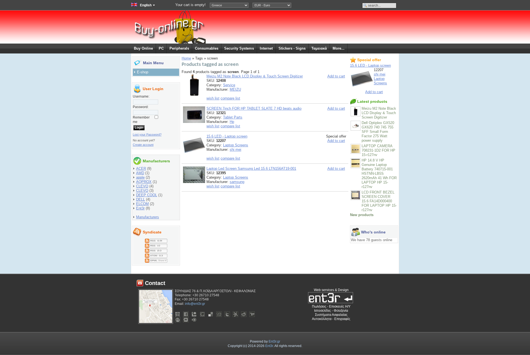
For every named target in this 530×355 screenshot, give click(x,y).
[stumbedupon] (177, 319)
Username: (141, 96)
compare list (230, 98)
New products (361, 215)
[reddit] (244, 314)
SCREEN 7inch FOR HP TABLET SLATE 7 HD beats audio (253, 108)
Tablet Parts (232, 117)
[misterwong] (177, 314)
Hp (232, 122)
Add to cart (336, 76)
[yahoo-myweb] (252, 314)
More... (338, 48)
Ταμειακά (319, 48)
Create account (143, 144)
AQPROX (144, 182)
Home (186, 58)
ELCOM (142, 204)
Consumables (206, 48)
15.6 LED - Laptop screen (226, 136)
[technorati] (194, 314)
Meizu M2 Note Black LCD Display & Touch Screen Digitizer (254, 76)
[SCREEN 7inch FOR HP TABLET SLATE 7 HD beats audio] (194, 122)
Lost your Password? (147, 134)
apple (140, 177)
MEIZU (235, 89)
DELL (140, 199)
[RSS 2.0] (156, 250)
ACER (141, 168)
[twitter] (227, 314)
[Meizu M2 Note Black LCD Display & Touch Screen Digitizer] (194, 95)
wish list (212, 98)
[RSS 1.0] (156, 245)
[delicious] (210, 314)
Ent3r (140, 208)
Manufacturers (147, 217)
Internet (266, 48)
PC (161, 48)
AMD (140, 173)
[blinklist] (194, 319)
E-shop (142, 72)
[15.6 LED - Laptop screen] (194, 155)
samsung (237, 182)
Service (229, 85)
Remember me (141, 119)
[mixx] (186, 319)
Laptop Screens (235, 145)
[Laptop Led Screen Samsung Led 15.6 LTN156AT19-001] (194, 182)
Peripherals (179, 48)
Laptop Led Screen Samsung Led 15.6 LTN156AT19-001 (251, 168)
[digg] (219, 314)
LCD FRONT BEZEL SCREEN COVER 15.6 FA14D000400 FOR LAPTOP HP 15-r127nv (379, 201)
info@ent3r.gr (195, 304)
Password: (141, 107)
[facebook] (186, 314)
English (146, 5)
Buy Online (143, 48)
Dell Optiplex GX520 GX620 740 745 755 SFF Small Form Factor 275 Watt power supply (378, 131)
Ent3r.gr (274, 341)
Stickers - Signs (292, 48)
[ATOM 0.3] (156, 254)
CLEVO (142, 186)
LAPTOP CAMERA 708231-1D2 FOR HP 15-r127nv (378, 150)
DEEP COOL (146, 195)
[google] (202, 314)
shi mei (235, 149)
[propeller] (235, 314)
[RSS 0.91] (156, 240)
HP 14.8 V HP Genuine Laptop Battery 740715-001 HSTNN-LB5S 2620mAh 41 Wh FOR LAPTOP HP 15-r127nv (379, 173)
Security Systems (239, 48)
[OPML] (156, 259)
